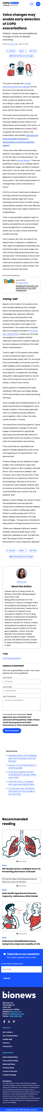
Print (34, 51)
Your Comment (9, 696)
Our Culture (8, 1032)
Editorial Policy (9, 1064)
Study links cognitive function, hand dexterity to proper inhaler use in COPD (22, 775)
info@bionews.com (16, 1014)
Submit (6, 978)
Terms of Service (10, 1071)
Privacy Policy (8, 1068)
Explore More (8, 1053)
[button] (31, 4)
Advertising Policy (10, 1057)
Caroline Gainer (23, 283)
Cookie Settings (9, 1075)
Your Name (7, 677)
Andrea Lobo (14, 44)
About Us (6, 1028)
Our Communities (10, 1036)
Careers (6, 1043)
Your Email (7, 687)
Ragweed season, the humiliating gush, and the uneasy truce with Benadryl (22, 758)
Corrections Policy (10, 1061)
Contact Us (7, 1046)
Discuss (11, 51)
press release (24, 160)
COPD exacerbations (12, 658)
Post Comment (12, 730)
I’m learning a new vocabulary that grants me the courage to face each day (21, 791)
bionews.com (16, 1012)
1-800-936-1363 (15, 1016)
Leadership (7, 1039)
